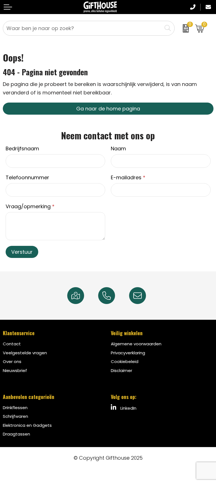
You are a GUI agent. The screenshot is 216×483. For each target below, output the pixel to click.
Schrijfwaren (15, 416)
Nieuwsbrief (15, 370)
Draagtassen (16, 434)
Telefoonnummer (27, 177)
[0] (183, 28)
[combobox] (82, 28)
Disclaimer (121, 370)
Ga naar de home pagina (108, 108)
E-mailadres (128, 177)
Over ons (12, 361)
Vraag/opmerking (30, 206)
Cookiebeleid (124, 361)
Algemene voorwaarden (136, 344)
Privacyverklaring (128, 353)
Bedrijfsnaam (22, 148)
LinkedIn (127, 408)
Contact (12, 344)
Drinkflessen (15, 408)
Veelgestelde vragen (25, 353)
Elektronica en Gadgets (27, 425)
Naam (118, 148)
